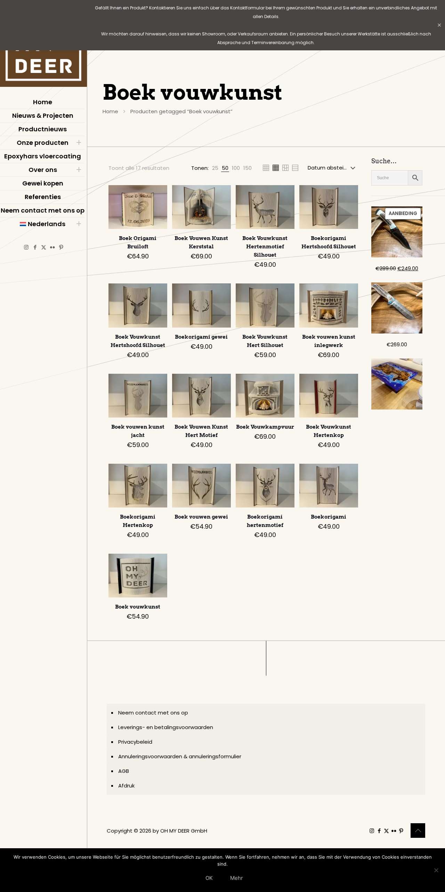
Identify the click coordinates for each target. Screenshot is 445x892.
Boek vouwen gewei (201, 517)
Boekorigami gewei (201, 337)
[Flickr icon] (52, 247)
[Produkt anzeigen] (157, 195)
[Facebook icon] (35, 247)
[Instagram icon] (26, 247)
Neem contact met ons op (153, 712)
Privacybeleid (135, 741)
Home (110, 111)
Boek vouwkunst (137, 607)
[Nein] (436, 870)
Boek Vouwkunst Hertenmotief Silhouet (265, 246)
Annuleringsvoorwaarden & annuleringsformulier (179, 756)
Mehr (236, 878)
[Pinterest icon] (61, 247)
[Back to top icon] (418, 830)
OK (209, 878)
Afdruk (126, 785)
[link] (215, 168)
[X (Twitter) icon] (43, 247)
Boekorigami (328, 517)
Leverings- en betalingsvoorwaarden (165, 727)
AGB (123, 771)
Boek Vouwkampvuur (265, 427)
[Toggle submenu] (78, 142)
